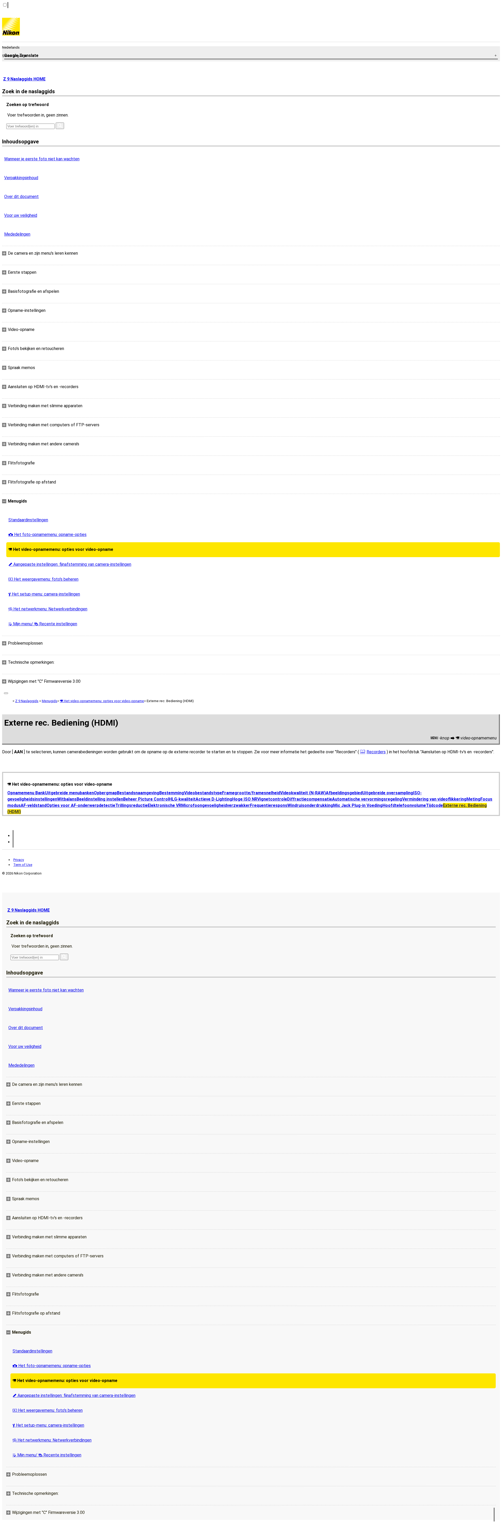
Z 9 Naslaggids (26, 701)
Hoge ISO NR (244, 799)
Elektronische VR (164, 805)
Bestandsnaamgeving (138, 792)
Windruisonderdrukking (310, 805)
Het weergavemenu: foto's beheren (43, 579)
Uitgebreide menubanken (69, 792)
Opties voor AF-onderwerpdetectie (81, 805)
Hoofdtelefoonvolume (404, 805)
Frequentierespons (268, 805)
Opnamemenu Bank (26, 792)
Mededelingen (17, 234)
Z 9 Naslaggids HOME (24, 79)
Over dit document (21, 196)
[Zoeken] (60, 126)
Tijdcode (434, 805)
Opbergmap (105, 792)
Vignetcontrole (272, 799)
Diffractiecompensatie (309, 799)
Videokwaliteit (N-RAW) (303, 792)
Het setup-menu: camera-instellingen (44, 594)
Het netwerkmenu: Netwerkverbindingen (47, 609)
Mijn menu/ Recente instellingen (42, 623)
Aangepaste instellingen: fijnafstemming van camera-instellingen (69, 564)
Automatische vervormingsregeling (367, 799)
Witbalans (67, 799)
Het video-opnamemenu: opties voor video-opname (60, 549)
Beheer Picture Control (146, 799)
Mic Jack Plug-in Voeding (358, 805)
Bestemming (171, 792)
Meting (473, 799)
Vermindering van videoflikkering (434, 799)
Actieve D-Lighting (214, 799)
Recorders (376, 751)
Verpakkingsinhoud (21, 177)
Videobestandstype (203, 792)
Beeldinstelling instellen (100, 799)
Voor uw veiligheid (20, 215)
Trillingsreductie (131, 805)
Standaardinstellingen (28, 519)
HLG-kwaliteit (182, 799)
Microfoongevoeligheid (204, 805)
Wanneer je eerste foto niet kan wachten (41, 158)
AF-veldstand (34, 805)
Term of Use (22, 865)
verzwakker (238, 805)
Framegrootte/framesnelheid (251, 792)
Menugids (49, 701)
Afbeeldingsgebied (344, 792)
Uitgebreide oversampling (387, 792)
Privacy (18, 860)
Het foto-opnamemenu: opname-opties (47, 534)
